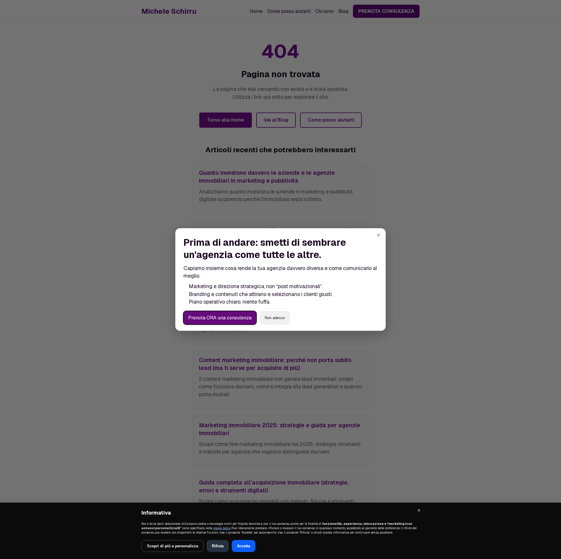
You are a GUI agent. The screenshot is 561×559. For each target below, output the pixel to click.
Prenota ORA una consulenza (220, 318)
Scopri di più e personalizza (172, 546)
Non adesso (275, 318)
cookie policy (221, 528)
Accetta (243, 546)
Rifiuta (218, 546)
